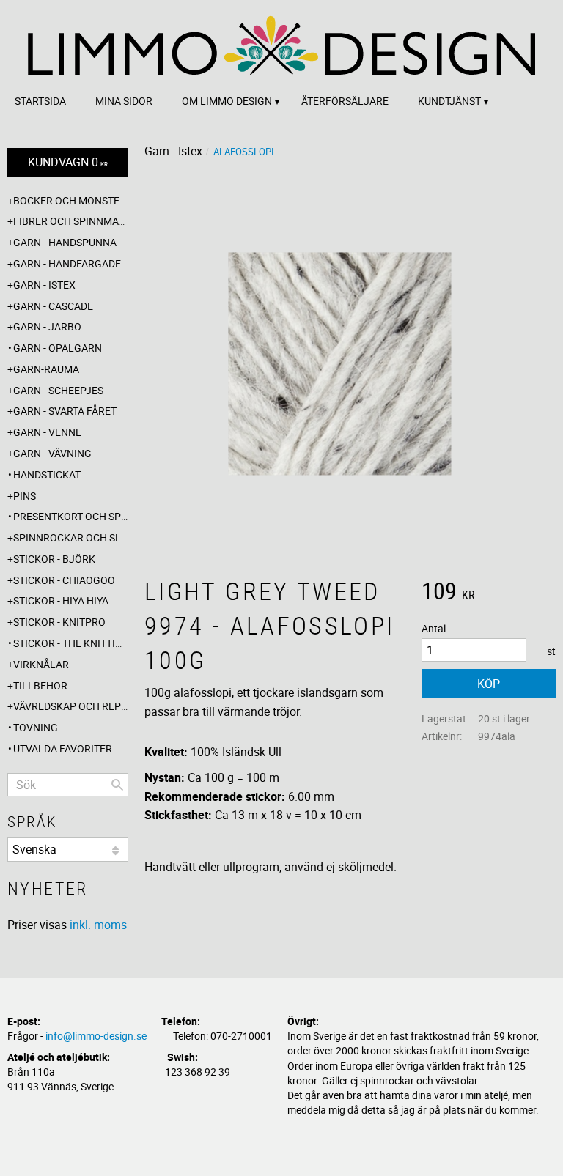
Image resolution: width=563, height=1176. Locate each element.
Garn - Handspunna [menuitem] (65, 242)
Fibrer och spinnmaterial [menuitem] (70, 221)
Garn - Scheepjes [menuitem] (58, 390)
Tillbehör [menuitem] (40, 685)
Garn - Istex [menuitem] (44, 285)
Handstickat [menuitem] (47, 474)
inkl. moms (98, 925)
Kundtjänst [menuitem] (449, 101)
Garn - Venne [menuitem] (47, 432)
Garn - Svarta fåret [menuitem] (65, 411)
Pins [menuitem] (24, 496)
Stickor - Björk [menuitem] (54, 559)
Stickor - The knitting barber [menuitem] (70, 643)
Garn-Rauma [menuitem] (46, 369)
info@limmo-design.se (96, 1036)
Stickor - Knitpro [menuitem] (59, 622)
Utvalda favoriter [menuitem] (62, 748)
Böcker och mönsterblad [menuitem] (70, 200)
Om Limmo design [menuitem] (227, 101)
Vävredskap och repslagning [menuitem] (70, 706)
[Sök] (117, 785)
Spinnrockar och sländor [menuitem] (70, 537)
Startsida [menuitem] (40, 101)
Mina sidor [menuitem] (123, 101)
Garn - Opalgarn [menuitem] (57, 348)
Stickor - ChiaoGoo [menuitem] (64, 580)
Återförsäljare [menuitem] (345, 101)
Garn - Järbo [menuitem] (47, 326)
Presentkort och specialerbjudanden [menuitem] (70, 516)
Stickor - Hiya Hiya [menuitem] (60, 600)
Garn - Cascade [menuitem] (53, 306)
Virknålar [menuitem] (41, 664)
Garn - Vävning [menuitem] (52, 453)
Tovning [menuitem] (35, 727)
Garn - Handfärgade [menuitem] (67, 263)
